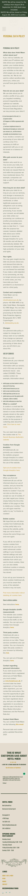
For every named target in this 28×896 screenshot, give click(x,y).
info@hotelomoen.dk (11, 300)
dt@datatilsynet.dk (12, 323)
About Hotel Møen (7, 875)
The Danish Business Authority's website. (13, 437)
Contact (4, 884)
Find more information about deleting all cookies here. (13, 594)
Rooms (4, 881)
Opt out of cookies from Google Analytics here (12, 469)
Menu (3, 878)
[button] (4, 29)
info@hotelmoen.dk (12, 681)
